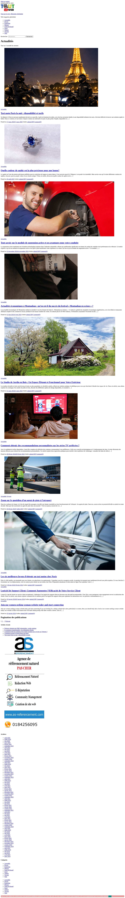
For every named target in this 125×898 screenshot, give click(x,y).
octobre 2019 (8, 845)
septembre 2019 (9, 846)
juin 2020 (7, 831)
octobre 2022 (8, 795)
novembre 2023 (8, 774)
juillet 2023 (7, 780)
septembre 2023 (9, 777)
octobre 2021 (8, 808)
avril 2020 (7, 835)
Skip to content (5, 1)
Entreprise (7, 23)
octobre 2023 (8, 775)
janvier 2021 (8, 822)
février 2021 (7, 820)
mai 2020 (7, 833)
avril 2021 (7, 817)
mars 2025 (7, 754)
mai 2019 (7, 853)
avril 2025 (7, 752)
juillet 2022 (7, 800)
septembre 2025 (9, 746)
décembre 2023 (8, 772)
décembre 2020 (8, 823)
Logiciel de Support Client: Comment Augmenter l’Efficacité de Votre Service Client (40, 590)
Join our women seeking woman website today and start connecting (32, 605)
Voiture (6, 30)
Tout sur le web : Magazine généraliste (12, 14)
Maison (6, 25)
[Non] (112, 896)
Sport (6, 28)
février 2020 (7, 838)
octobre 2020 (8, 825)
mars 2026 (7, 742)
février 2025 (7, 756)
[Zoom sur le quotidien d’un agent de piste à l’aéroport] (62, 475)
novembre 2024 (8, 757)
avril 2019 (7, 855)
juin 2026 (7, 741)
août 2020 (7, 828)
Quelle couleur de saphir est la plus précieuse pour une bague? (30, 170)
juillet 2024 (7, 764)
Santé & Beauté (8, 26)
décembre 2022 (8, 792)
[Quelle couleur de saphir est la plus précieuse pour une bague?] (62, 144)
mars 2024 (7, 767)
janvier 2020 (8, 840)
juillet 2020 (7, 830)
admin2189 (30, 122)
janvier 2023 (8, 790)
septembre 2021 (9, 810)
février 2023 (7, 789)
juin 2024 (7, 766)
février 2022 (7, 805)
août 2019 (7, 848)
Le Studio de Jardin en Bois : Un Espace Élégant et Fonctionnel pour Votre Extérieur (41, 382)
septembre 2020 (9, 827)
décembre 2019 (8, 841)
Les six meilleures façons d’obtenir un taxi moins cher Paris (29, 576)
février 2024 (7, 769)
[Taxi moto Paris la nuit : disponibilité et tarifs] (62, 77)
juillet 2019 (7, 850)
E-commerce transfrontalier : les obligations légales (19, 630)
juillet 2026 (7, 739)
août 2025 (7, 747)
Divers (6, 22)
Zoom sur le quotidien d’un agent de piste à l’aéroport (26, 500)
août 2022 (7, 799)
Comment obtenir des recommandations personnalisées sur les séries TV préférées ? (40, 445)
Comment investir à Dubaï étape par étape (16, 633)
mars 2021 (7, 818)
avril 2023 (7, 785)
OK (110, 896)
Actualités (7, 20)
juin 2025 (7, 749)
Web (5, 33)
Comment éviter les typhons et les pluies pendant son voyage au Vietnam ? (25, 631)
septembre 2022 (9, 797)
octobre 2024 (8, 759)
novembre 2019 (8, 843)
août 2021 (7, 812)
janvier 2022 (8, 807)
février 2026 (7, 744)
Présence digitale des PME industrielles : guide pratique (20, 628)
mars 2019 (7, 856)
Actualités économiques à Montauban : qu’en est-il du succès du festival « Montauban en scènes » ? (47, 306)
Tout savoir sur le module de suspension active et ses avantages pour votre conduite (39, 243)
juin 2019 (7, 851)
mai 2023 (7, 784)
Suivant (8, 621)
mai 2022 (7, 803)
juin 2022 (7, 802)
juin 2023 (7, 782)
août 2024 (7, 762)
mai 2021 (7, 815)
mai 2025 (7, 751)
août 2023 (7, 779)
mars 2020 (7, 836)
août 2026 (7, 738)
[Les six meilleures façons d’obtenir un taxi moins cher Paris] (62, 540)
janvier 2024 (8, 771)
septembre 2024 (9, 761)
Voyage (6, 31)
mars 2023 (7, 787)
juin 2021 (7, 813)
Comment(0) (37, 122)
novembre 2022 (8, 794)
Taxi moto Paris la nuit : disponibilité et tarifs (22, 113)
